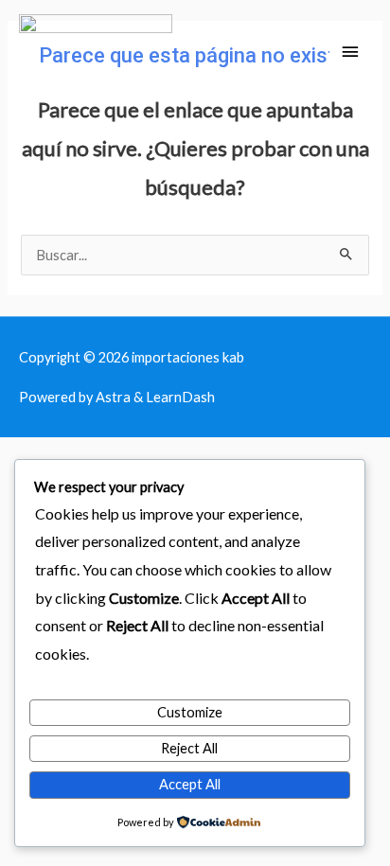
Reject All (189, 748)
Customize (189, 712)
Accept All (190, 784)
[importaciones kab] (95, 52)
